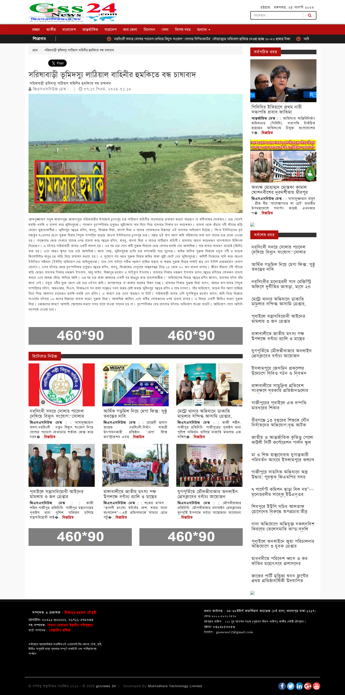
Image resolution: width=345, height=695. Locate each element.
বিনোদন (149, 29)
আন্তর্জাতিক (90, 29)
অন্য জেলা (130, 29)
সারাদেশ (110, 29)
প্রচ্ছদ (36, 29)
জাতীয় (51, 29)
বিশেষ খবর (182, 29)
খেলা (165, 29)
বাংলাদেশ (69, 29)
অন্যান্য (202, 29)
